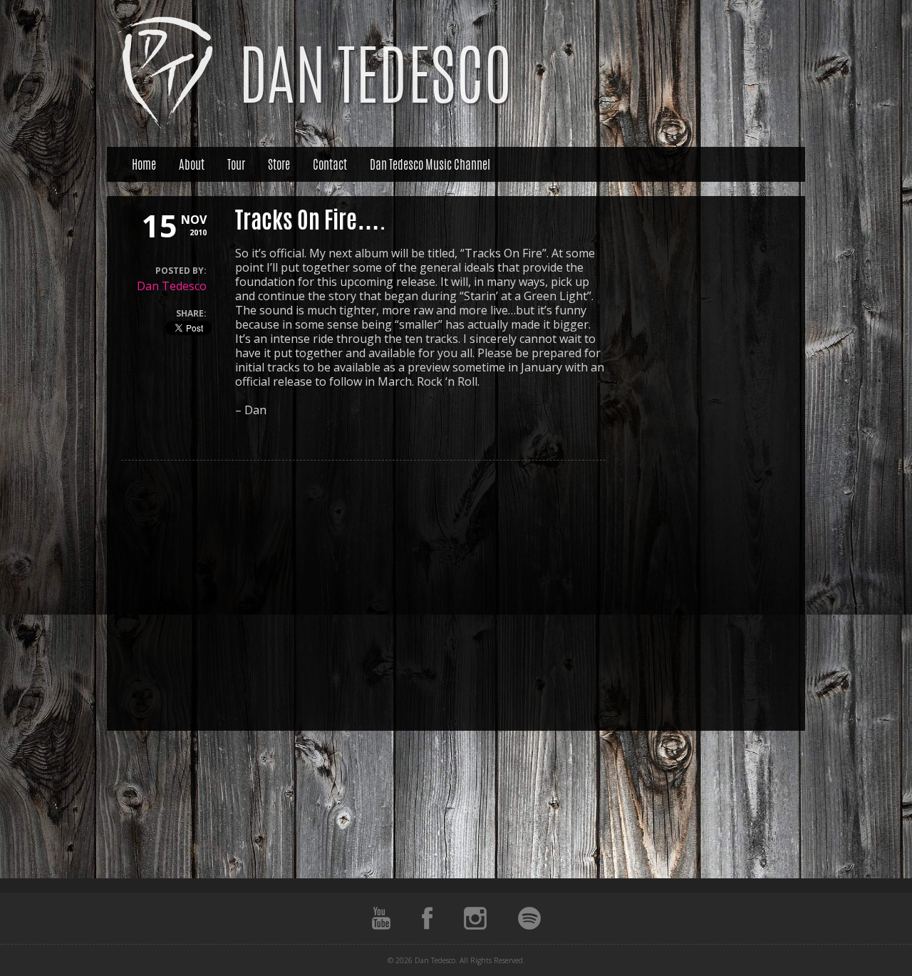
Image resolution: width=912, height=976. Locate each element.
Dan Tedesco (172, 286)
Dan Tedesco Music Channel (430, 164)
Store (279, 164)
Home (144, 164)
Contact (330, 164)
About (191, 164)
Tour (236, 164)
